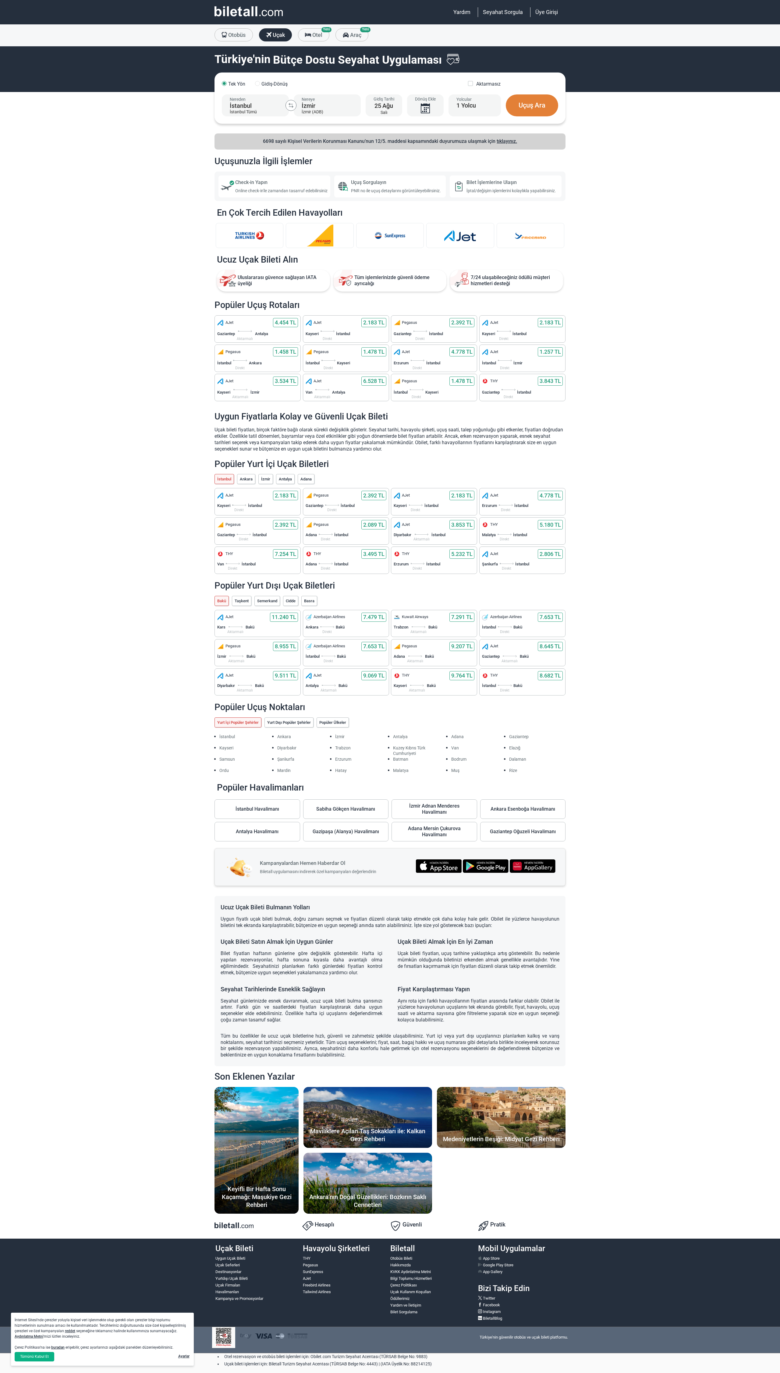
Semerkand (267, 601)
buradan (58, 1347)
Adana (306, 479)
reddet (70, 1331)
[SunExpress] (390, 235)
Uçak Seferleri (227, 1265)
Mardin (284, 770)
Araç (358, 33)
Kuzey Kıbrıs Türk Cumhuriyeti (409, 750)
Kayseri (226, 747)
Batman (400, 759)
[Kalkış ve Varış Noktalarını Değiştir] (290, 105)
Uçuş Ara (532, 105)
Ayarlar (184, 1356)
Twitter (488, 1298)
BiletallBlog (492, 1318)
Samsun (227, 759)
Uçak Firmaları (227, 1285)
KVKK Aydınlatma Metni (410, 1271)
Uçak (278, 35)
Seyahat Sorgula (503, 12)
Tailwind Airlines (317, 1292)
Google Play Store (497, 1265)
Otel (320, 33)
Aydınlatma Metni (29, 1336)
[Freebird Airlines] (530, 235)
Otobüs (236, 35)
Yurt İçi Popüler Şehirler (238, 722)
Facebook (491, 1305)
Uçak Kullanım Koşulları (410, 1292)
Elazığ (514, 747)
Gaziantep (519, 736)
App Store (491, 1258)
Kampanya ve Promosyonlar (239, 1298)
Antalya (285, 479)
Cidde (291, 601)
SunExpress (313, 1271)
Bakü (221, 601)
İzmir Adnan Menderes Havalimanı (434, 809)
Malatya (401, 770)
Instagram (491, 1311)
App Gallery (492, 1271)
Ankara (246, 479)
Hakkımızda (400, 1265)
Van (455, 747)
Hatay (341, 770)
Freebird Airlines (317, 1285)
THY (306, 1258)
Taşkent (242, 601)
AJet (307, 1278)
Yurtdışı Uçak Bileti (231, 1278)
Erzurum (343, 759)
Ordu (224, 770)
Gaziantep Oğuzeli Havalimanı (523, 831)
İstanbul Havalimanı (257, 809)
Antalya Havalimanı (257, 831)
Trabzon (343, 747)
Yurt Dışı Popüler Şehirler (289, 722)
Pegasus (310, 1265)
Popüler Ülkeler (332, 722)
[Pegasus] (319, 235)
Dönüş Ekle (425, 99)
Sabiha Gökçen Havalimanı (345, 809)
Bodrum (458, 759)
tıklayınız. (507, 141)
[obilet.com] (248, 17)
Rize (513, 770)
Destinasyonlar (228, 1271)
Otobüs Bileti (401, 1258)
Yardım (461, 12)
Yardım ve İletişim (405, 1305)
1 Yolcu (466, 105)
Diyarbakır (286, 747)
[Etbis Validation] (223, 1337)
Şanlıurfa (285, 759)
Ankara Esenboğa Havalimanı (523, 809)
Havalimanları (227, 1292)
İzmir (265, 479)
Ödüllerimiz (400, 1298)
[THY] (249, 235)
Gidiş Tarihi (384, 99)
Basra (309, 601)
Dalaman (517, 759)
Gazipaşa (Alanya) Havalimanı (346, 831)
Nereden (238, 99)
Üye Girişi (546, 12)
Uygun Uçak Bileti (230, 1258)
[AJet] (460, 235)
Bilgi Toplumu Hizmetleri (411, 1278)
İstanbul (224, 479)
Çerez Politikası (403, 1285)
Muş (455, 770)
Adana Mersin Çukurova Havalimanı (434, 832)
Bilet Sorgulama (403, 1312)
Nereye (308, 99)
